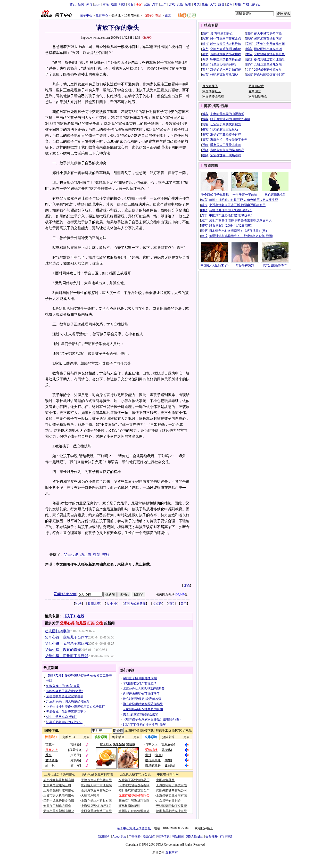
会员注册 (211, 836)
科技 (122, 4)
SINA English (194, 836)
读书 (188, 4)
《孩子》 (147, 37)
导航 (246, 4)
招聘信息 (163, 836)
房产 (163, 4)
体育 (89, 4)
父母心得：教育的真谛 (63, 650)
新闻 (81, 4)
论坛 (78, 603)
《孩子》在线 (152, 15)
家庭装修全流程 (213, 96)
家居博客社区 (211, 91)
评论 (187, 585)
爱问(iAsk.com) (65, 594)
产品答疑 (226, 836)
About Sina (119, 836)
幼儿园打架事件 (57, 631)
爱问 (229, 4)
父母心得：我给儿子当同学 (66, 637)
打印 (171, 603)
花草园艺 (255, 91)
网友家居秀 (210, 86)
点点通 (157, 603)
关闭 (183, 603)
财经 (106, 4)
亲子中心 (86, 15)
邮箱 (238, 4)
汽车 (155, 4)
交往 (106, 554)
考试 (196, 4)
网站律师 (178, 836)
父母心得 (71, 554)
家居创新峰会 (258, 96)
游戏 (172, 4)
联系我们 (149, 836)
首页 (73, 4)
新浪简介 (104, 836)
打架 (96, 554)
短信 (221, 4)
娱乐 (97, 4)
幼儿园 (85, 554)
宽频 (147, 4)
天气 (213, 4)
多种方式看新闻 (135, 603)
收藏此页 (94, 603)
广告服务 (134, 836)
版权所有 (172, 852)
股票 (114, 4)
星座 (205, 4)
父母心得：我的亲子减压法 (66, 643)
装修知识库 (256, 86)
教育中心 (102, 15)
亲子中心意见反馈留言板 (134, 828)
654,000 (180, 594)
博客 (130, 4)
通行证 (255, 4)
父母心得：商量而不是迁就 (66, 656)
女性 (180, 4)
